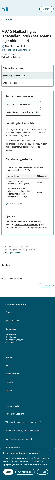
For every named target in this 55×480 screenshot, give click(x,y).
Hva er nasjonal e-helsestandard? (16, 50)
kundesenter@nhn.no (13, 278)
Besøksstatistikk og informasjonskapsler (24, 430)
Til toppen (47, 285)
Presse (9, 390)
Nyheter (9, 365)
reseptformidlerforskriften (26, 224)
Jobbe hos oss (12, 320)
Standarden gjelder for (13, 83)
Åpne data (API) (13, 447)
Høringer (9, 382)
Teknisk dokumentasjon (14, 68)
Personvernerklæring (15, 414)
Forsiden (9, 19)
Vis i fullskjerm (16, 203)
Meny (47, 9)
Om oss (9, 312)
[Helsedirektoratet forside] (4, 9)
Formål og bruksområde (14, 75)
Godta (8, 472)
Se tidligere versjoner (12, 253)
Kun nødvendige (25, 472)
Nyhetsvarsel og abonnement (19, 439)
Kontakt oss (11, 329)
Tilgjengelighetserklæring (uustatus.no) (23, 422)
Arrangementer (12, 373)
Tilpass (42, 472)
